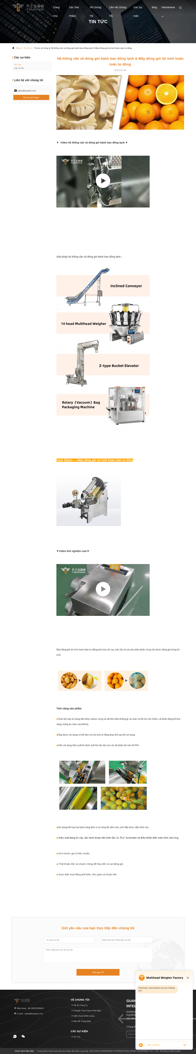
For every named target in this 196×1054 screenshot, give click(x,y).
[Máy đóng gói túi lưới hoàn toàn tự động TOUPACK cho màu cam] (103, 590)
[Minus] (187, 977)
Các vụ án (19, 68)
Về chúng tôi (95, 9)
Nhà (18, 48)
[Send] (185, 1045)
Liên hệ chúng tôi (117, 9)
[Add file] (141, 1045)
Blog (154, 7)
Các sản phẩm (74, 9)
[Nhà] (28, 7)
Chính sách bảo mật (24, 1051)
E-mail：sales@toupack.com (29, 1013)
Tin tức (26, 48)
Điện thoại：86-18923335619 (30, 1008)
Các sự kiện (137, 9)
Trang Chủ (56, 9)
